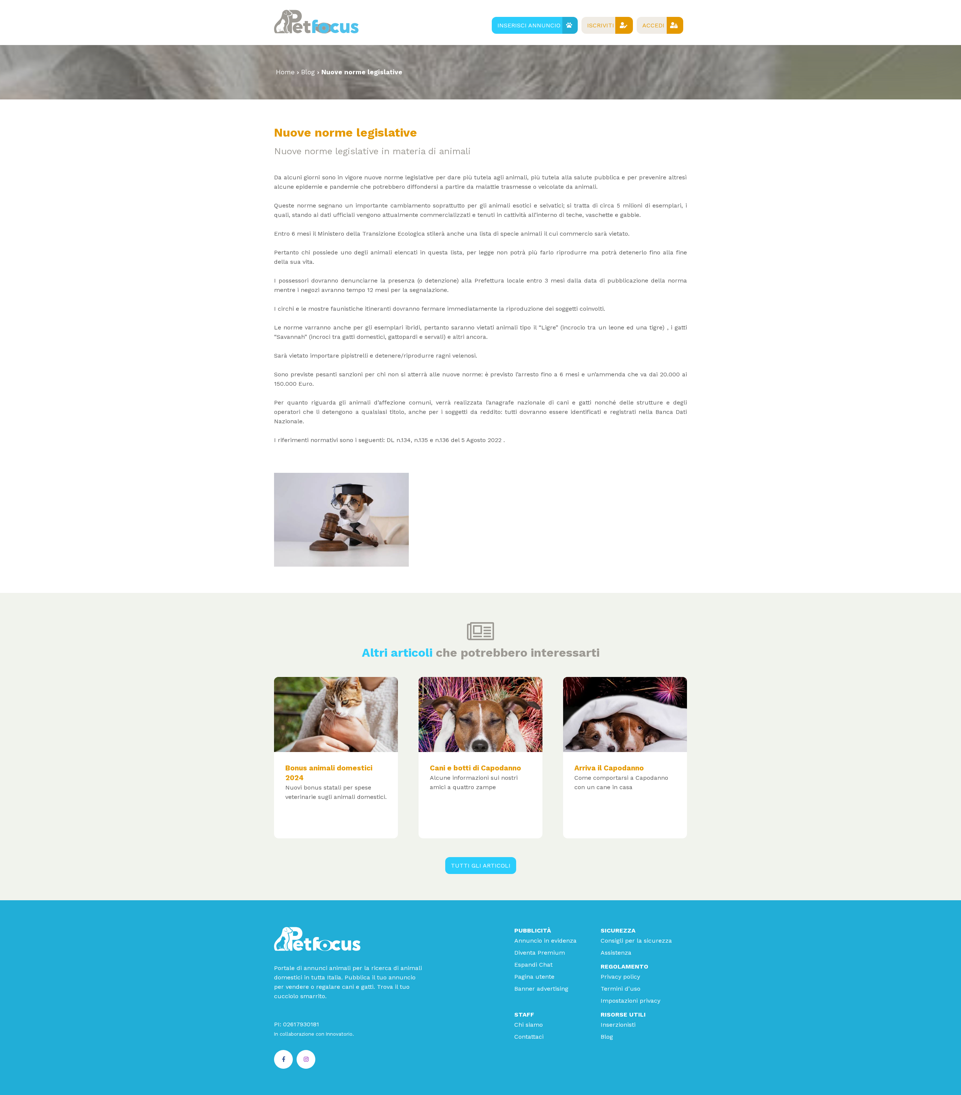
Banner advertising (541, 988)
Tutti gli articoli (481, 865)
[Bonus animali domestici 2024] (336, 714)
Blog (308, 72)
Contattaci (529, 1036)
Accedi (653, 25)
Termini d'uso (620, 988)
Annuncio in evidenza (545, 940)
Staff (524, 1014)
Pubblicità (532, 930)
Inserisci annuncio (528, 25)
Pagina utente (534, 976)
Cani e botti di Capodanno (475, 768)
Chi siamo (528, 1024)
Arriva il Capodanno (609, 768)
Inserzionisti (618, 1024)
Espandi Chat (533, 964)
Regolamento (624, 966)
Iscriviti (600, 25)
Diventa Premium (539, 952)
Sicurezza (618, 930)
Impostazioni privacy (630, 1000)
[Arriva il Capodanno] (625, 714)
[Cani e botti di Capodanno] (480, 714)
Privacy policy (620, 976)
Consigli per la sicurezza (636, 940)
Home (285, 72)
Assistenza (616, 952)
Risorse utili (623, 1014)
